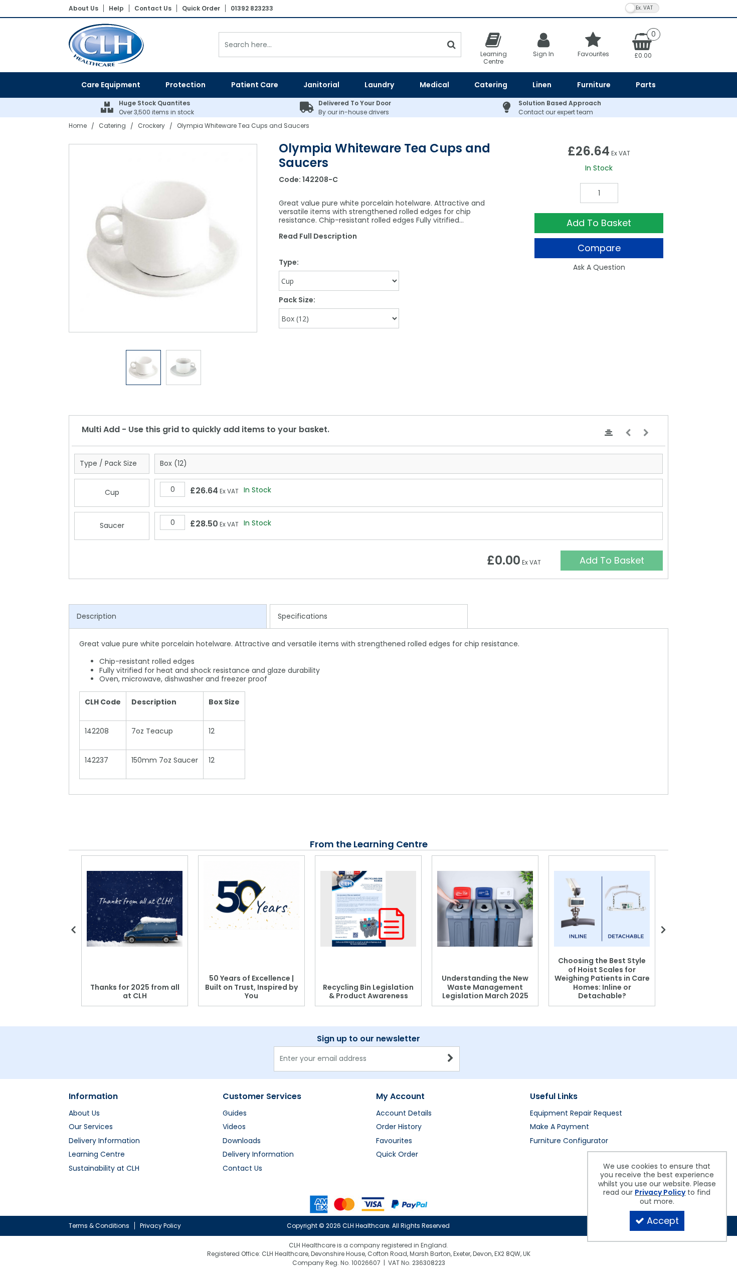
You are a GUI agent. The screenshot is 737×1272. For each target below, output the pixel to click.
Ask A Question (599, 267)
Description (96, 616)
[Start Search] (451, 44)
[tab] (168, 616)
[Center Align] (608, 433)
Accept (663, 1220)
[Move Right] (646, 433)
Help (116, 8)
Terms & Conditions (99, 1225)
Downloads (242, 1141)
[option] (163, 238)
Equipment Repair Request (576, 1113)
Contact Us (152, 8)
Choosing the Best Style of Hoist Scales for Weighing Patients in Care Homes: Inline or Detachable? (602, 978)
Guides (235, 1113)
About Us (83, 8)
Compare (599, 248)
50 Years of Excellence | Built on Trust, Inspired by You (251, 987)
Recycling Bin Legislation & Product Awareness (368, 991)
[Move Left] (628, 433)
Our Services (91, 1127)
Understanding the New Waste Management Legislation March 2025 (485, 987)
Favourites (394, 1141)
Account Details (404, 1113)
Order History (399, 1127)
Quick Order (201, 8)
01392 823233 (252, 8)
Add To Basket (599, 223)
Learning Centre (97, 1154)
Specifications (302, 616)
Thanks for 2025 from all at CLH (134, 991)
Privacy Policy (160, 1225)
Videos (234, 1127)
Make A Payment (559, 1127)
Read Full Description (318, 236)
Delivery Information (104, 1141)
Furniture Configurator (569, 1141)
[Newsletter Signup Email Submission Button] (451, 1058)
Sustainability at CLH (104, 1168)
